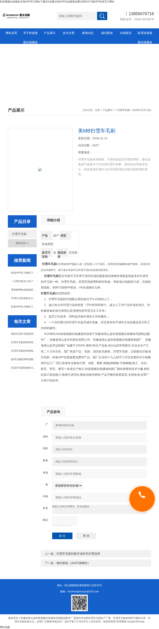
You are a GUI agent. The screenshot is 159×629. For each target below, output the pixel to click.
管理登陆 (121, 621)
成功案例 (107, 33)
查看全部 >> (22, 243)
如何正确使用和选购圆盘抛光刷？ (23, 359)
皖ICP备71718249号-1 (77, 621)
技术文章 (69, 33)
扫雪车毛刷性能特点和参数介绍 (23, 367)
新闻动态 (88, 33)
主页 (97, 110)
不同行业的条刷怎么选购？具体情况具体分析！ (23, 298)
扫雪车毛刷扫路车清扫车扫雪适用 (78, 553)
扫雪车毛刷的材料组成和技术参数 (23, 342)
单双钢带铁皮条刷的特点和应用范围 (23, 289)
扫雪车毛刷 (123, 110)
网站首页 (11, 33)
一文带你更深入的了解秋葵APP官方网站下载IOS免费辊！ (23, 281)
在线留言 (126, 33)
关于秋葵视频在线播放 (30, 34)
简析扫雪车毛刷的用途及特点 (23, 333)
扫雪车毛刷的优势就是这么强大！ (23, 350)
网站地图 (5, 627)
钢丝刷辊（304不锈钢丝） (73, 563)
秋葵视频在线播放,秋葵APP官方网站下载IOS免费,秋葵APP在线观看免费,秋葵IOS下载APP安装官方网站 (57, 1)
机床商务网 (109, 621)
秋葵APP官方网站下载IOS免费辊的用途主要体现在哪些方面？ (23, 272)
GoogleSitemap (136, 621)
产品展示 (49, 33)
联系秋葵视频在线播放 (145, 34)
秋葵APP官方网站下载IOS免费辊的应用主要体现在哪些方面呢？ (23, 306)
